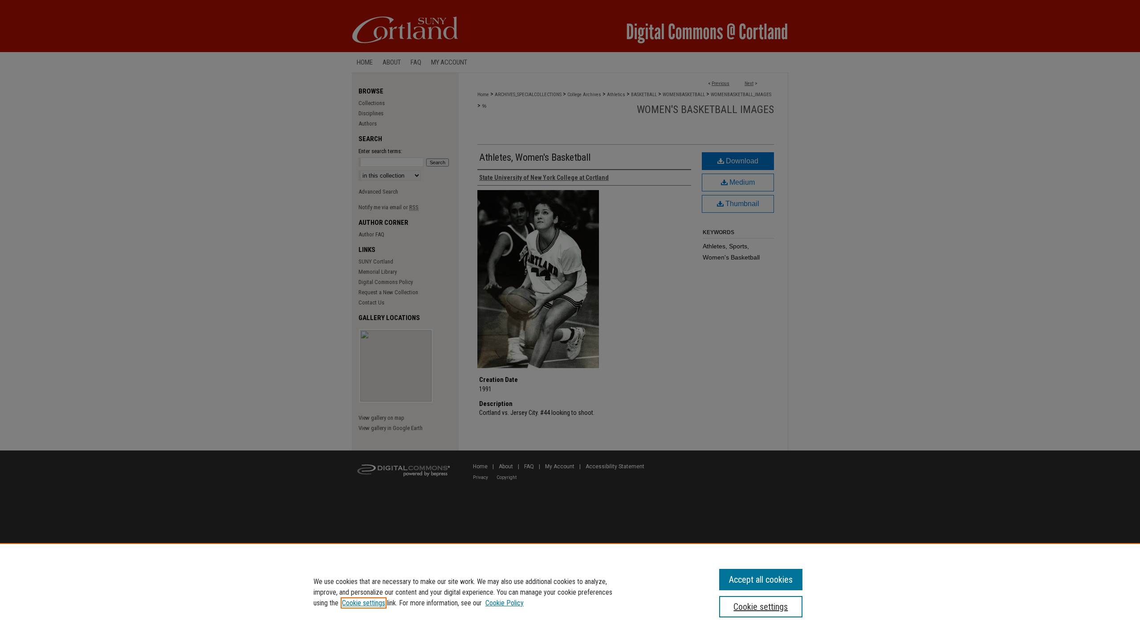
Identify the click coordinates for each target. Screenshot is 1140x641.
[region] (570, 592)
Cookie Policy (504, 603)
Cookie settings (363, 603)
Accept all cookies (761, 579)
